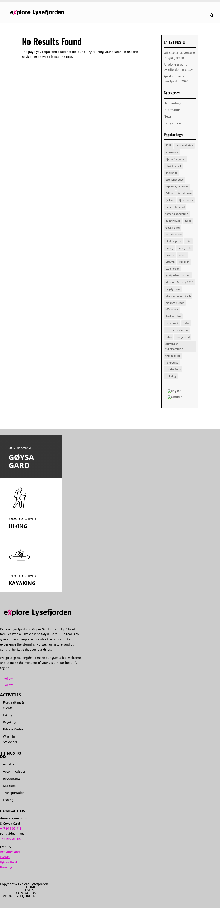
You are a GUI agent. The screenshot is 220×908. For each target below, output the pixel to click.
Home (31, 887)
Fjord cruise (186, 200)
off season (171, 309)
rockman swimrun (176, 330)
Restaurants (11, 778)
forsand (180, 207)
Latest (30, 890)
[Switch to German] (175, 397)
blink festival (173, 166)
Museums (10, 786)
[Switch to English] (174, 391)
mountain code (174, 303)
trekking (170, 376)
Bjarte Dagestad (175, 159)
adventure (171, 152)
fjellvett (170, 200)
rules (168, 337)
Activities (9, 764)
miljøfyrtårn (172, 289)
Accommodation (14, 771)
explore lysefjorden (177, 186)
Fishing (8, 800)
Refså (186, 323)
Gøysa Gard (172, 227)
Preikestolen (173, 316)
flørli (168, 207)
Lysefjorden (172, 268)
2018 (168, 145)
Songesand (183, 337)
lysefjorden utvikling (177, 275)
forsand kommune (176, 214)
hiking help (184, 248)
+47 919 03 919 (10, 828)
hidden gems (173, 241)
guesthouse (172, 220)
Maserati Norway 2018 (179, 282)
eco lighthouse (174, 179)
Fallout (169, 193)
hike (188, 241)
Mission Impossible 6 (178, 296)
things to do (172, 123)
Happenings (172, 103)
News (168, 116)
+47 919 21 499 (10, 839)
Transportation (13, 793)
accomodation (184, 145)
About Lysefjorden (19, 896)
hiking (169, 248)
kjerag (182, 255)
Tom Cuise (171, 362)
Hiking (7, 715)
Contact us (26, 893)
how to (169, 255)
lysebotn (184, 262)
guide (188, 220)
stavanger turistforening (174, 346)
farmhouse (185, 193)
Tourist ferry (173, 369)
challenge (171, 173)
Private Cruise (13, 729)
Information (172, 110)
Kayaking (9, 722)
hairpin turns (173, 234)
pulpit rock (172, 323)
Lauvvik (170, 262)
